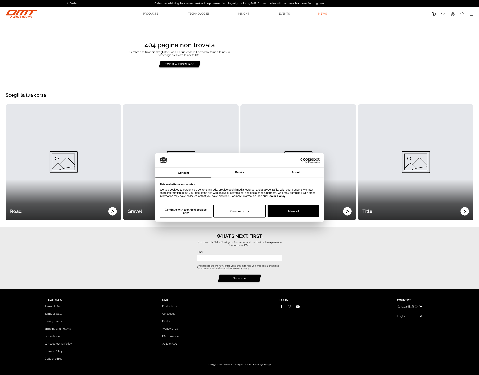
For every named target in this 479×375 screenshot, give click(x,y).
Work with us (170, 328)
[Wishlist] (462, 14)
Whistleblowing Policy (58, 343)
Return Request (54, 336)
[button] (151, 13)
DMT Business (170, 336)
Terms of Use (53, 306)
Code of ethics (53, 358)
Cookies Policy (53, 351)
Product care (170, 306)
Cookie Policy (276, 196)
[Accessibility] (434, 14)
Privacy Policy (242, 268)
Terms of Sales (53, 313)
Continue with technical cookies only (186, 211)
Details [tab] (239, 172)
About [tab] (296, 172)
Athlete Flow (169, 343)
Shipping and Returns (58, 328)
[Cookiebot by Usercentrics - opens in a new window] (303, 160)
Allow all (293, 211)
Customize (237, 211)
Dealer (166, 321)
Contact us (168, 313)
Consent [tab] (183, 172)
